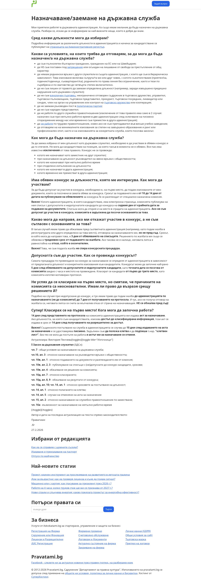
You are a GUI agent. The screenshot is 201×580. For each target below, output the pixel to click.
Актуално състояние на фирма (97, 543)
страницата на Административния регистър (77, 46)
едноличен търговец (63, 95)
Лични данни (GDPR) (138, 531)
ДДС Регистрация (42, 543)
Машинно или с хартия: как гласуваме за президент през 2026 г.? (71, 483)
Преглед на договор (138, 543)
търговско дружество (117, 102)
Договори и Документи (92, 539)
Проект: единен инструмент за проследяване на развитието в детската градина (80, 474)
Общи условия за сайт (139, 535)
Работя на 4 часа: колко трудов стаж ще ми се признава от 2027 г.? (72, 488)
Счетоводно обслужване (93, 535)
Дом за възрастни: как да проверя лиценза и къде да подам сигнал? (73, 479)
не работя (47, 123)
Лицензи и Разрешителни (47, 539)
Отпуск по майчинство (45, 456)
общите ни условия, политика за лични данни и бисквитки (101, 573)
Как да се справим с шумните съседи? (54, 447)
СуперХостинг (39, 576)
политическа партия (89, 106)
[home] (34, 3)
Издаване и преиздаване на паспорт (54, 451)
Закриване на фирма (91, 547)
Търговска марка (136, 539)
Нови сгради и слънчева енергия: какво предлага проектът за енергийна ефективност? (85, 492)
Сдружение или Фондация (47, 535)
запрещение (75, 67)
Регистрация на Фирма (45, 531)
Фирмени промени (90, 531)
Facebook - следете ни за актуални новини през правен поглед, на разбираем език (82, 562)
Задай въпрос (160, 4)
